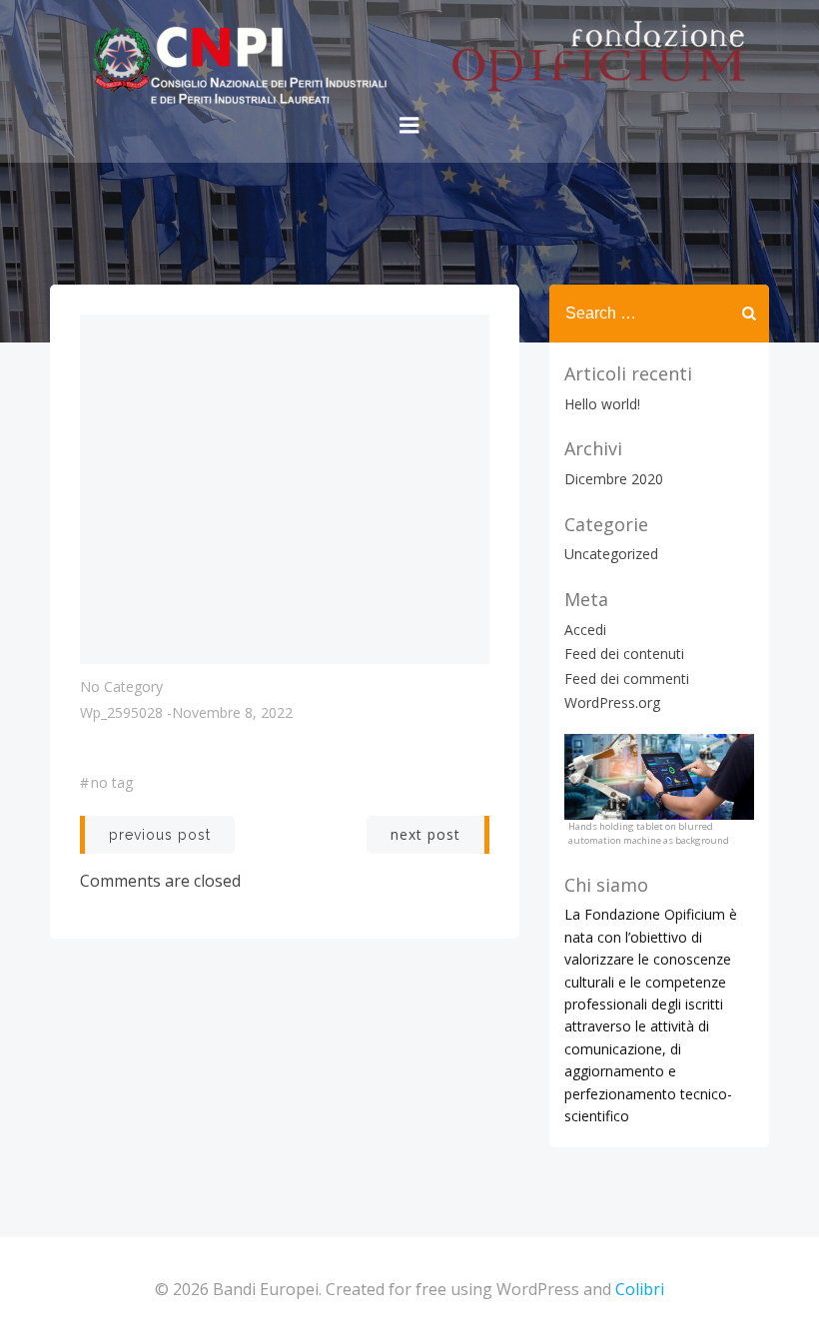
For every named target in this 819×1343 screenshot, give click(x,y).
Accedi (585, 629)
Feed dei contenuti (624, 653)
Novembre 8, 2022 (232, 712)
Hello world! (602, 403)
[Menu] (409, 126)
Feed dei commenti (626, 678)
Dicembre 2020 (613, 478)
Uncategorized (611, 553)
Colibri (639, 1289)
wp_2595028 (121, 712)
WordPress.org (612, 702)
